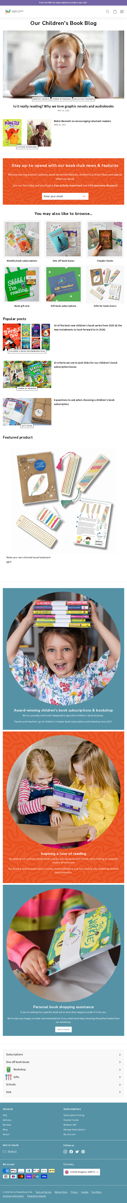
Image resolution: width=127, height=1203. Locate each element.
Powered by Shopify (36, 1196)
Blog (5, 1129)
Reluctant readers (84, 99)
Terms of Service (43, 1192)
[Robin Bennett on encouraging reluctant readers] (27, 132)
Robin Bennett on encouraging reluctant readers (82, 121)
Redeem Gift (70, 1125)
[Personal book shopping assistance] (63, 945)
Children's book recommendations (27, 351)
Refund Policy (61, 1192)
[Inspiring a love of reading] (63, 792)
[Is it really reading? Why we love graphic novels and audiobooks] (63, 64)
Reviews (7, 1125)
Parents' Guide (71, 1120)
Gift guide (27, 426)
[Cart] (115, 11)
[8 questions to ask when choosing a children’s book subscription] (27, 411)
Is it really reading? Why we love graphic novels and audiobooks (63, 106)
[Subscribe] (83, 196)
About (6, 1134)
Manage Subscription (74, 1129)
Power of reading (62, 99)
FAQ (5, 1115)
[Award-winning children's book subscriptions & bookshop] (63, 648)
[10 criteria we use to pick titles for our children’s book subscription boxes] (27, 374)
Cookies (84, 1192)
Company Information (13, 1196)
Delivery (7, 1120)
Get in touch (64, 1029)
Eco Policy (96, 1192)
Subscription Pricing (74, 1115)
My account (69, 1134)
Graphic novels (41, 99)
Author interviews (27, 147)
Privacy (74, 1192)
